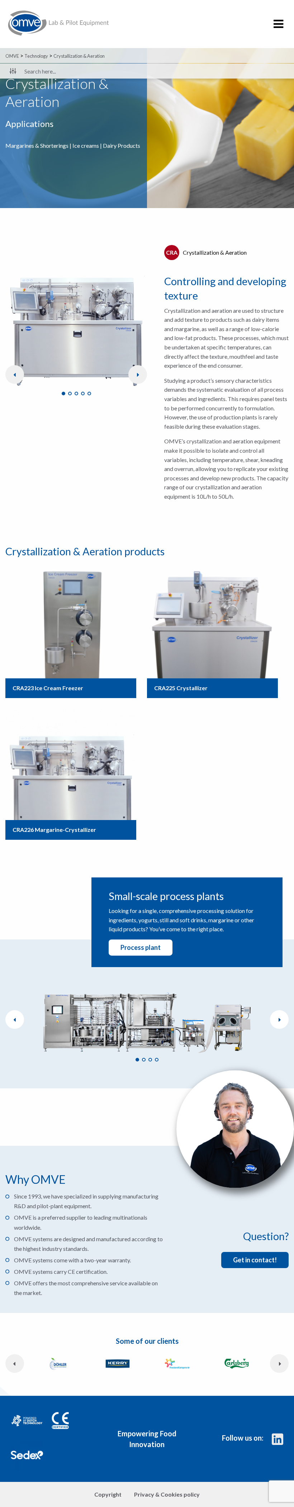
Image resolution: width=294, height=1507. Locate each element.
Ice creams (85, 145)
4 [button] (83, 393)
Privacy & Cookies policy (167, 1494)
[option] (76, 319)
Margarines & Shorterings (36, 145)
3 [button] (76, 393)
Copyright (108, 1494)
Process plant (140, 947)
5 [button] (89, 393)
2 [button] (70, 393)
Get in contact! (255, 1260)
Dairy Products (121, 145)
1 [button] (63, 393)
